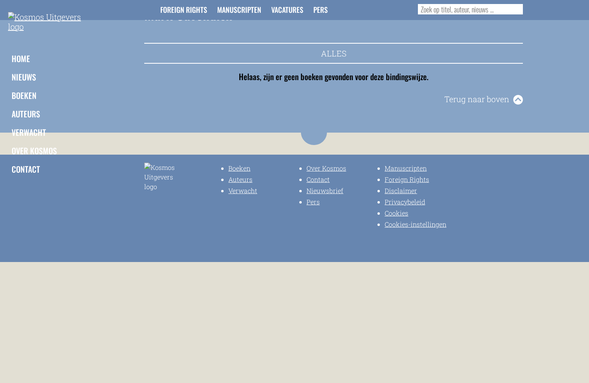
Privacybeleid (405, 202)
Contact (26, 169)
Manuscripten (239, 9)
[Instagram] (360, 8)
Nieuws (24, 77)
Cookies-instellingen (415, 224)
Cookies (396, 213)
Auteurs (26, 114)
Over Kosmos (34, 151)
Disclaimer (401, 190)
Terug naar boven (476, 99)
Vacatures (287, 9)
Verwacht (29, 132)
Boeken (24, 95)
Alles (334, 53)
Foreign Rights (183, 9)
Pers (320, 9)
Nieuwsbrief (325, 190)
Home (21, 58)
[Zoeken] (515, 9)
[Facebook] (346, 8)
